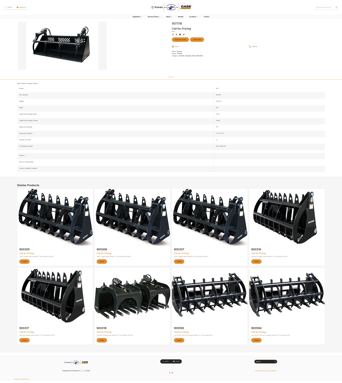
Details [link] (24, 261)
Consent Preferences (21, 379)
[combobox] (327, 7)
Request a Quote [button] (180, 39)
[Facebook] (170, 373)
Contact (206, 17)
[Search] (275, 361)
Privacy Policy (259, 370)
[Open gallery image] (62, 46)
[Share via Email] (180, 34)
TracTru (82, 370)
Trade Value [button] (197, 39)
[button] (8, 7)
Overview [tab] (171, 77)
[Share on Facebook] (173, 34)
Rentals (180, 17)
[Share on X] (176, 34)
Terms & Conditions (270, 370)
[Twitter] (172, 373)
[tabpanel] (94, 46)
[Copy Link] (184, 34)
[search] (337, 7)
